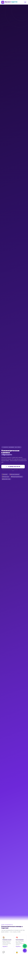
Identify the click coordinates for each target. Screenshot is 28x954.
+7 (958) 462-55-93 (14, 466)
